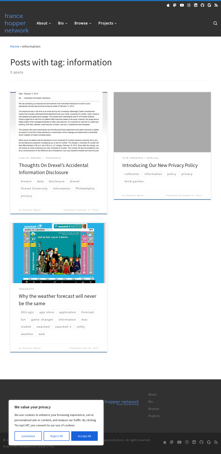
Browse (153, 409)
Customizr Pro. (46, 446)
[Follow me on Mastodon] (174, 5)
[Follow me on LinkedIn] (195, 5)
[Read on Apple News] (168, 5)
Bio (150, 401)
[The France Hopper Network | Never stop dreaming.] (16, 22)
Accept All (84, 436)
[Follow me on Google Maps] (209, 5)
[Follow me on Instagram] (189, 5)
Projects (154, 416)
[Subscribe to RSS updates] (216, 5)
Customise (28, 436)
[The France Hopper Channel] (182, 5)
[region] (56, 422)
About (152, 394)
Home (14, 46)
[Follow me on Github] (202, 5)
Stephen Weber (31, 210)
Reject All (57, 436)
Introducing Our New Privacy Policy (160, 165)
